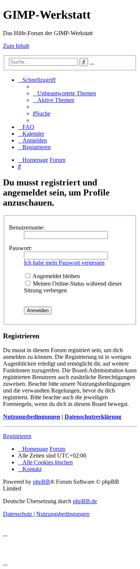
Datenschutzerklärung (93, 416)
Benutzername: (26, 227)
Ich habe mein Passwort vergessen (64, 262)
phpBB (41, 482)
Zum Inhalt (16, 46)
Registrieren (17, 436)
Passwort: (20, 248)
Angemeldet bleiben (55, 276)
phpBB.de (85, 501)
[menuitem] (64, 93)
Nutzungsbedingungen (31, 416)
